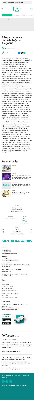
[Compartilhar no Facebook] (19, 53)
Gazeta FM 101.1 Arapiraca (9, 290)
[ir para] (20, 319)
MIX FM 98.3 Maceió (7, 285)
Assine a (7, 15)
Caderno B (17, 15)
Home (3, 19)
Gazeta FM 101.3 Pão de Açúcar (10, 293)
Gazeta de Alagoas (6, 283)
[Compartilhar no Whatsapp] (24, 53)
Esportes (8, 19)
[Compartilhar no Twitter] (21, 53)
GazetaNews (5, 295)
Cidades (23, 15)
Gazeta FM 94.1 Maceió (8, 288)
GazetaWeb (5, 292)
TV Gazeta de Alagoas (7, 286)
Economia (30, 15)
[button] (31, 9)
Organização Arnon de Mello (9, 297)
